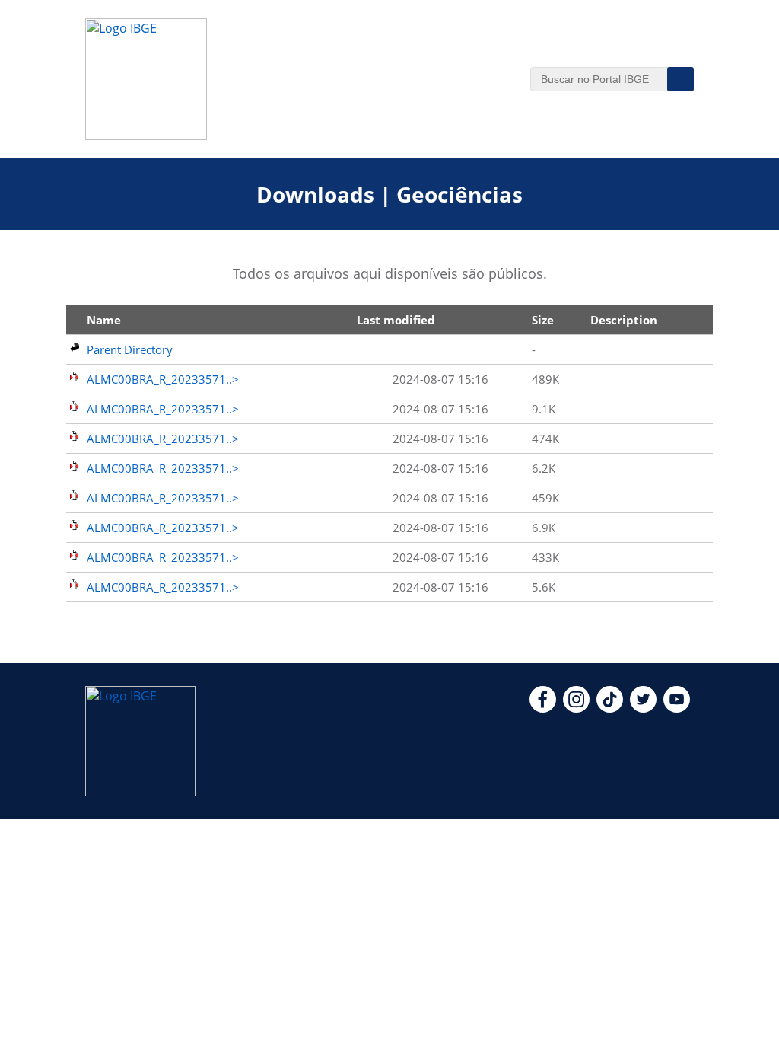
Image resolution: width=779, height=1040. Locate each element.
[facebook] (542, 708)
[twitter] (643, 708)
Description (623, 319)
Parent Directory (130, 349)
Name (104, 319)
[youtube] (676, 708)
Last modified (396, 319)
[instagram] (576, 708)
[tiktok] (609, 708)
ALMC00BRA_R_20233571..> (163, 379)
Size (543, 319)
